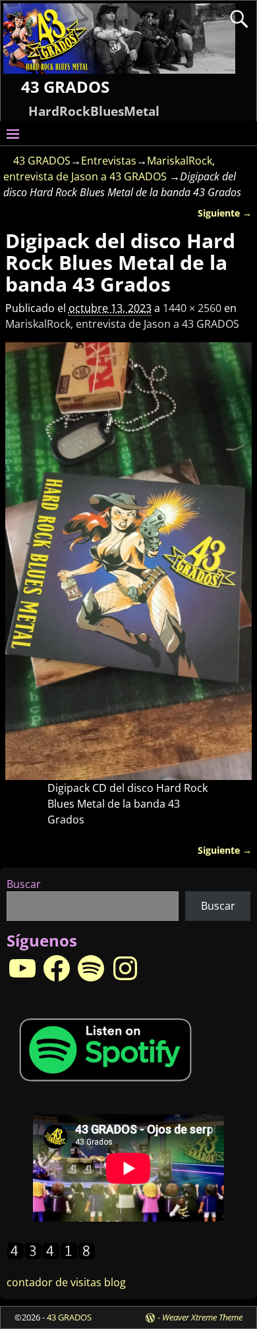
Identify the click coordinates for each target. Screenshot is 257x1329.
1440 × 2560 (192, 308)
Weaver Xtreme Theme (202, 1317)
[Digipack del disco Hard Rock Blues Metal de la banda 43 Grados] (128, 561)
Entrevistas (108, 160)
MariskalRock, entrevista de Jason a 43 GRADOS (122, 324)
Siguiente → (225, 213)
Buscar (24, 884)
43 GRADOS (65, 86)
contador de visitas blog (66, 1282)
